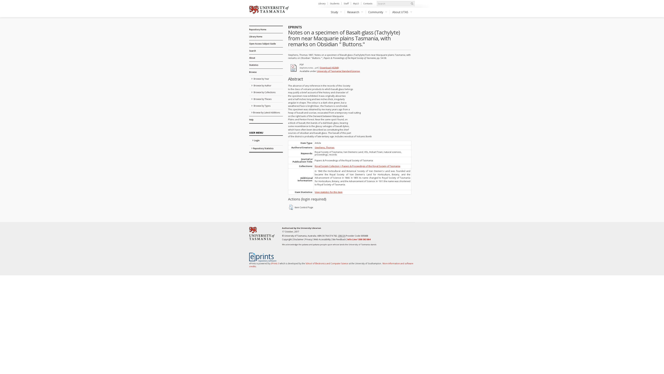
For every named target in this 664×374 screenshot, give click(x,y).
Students (334, 3)
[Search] (412, 3)
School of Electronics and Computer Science (327, 263)
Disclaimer (298, 239)
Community (375, 12)
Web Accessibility (322, 239)
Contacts (367, 3)
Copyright (287, 239)
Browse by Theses (262, 99)
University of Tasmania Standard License (338, 71)
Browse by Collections (264, 92)
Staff (346, 3)
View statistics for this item (328, 192)
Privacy (308, 239)
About (252, 57)
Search (252, 50)
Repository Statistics (263, 148)
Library (322, 3)
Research (353, 12)
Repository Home (257, 29)
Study (334, 12)
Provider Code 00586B (353, 235)
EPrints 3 (275, 263)
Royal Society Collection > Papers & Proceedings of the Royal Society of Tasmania (357, 166)
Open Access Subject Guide (262, 43)
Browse (253, 72)
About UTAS (400, 12)
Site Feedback (339, 239)
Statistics (253, 65)
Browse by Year (261, 78)
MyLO (356, 3)
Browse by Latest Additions (266, 112)
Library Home (255, 36)
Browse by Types (261, 105)
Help (251, 119)
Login (257, 140)
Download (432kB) (329, 67)
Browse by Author (262, 85)
